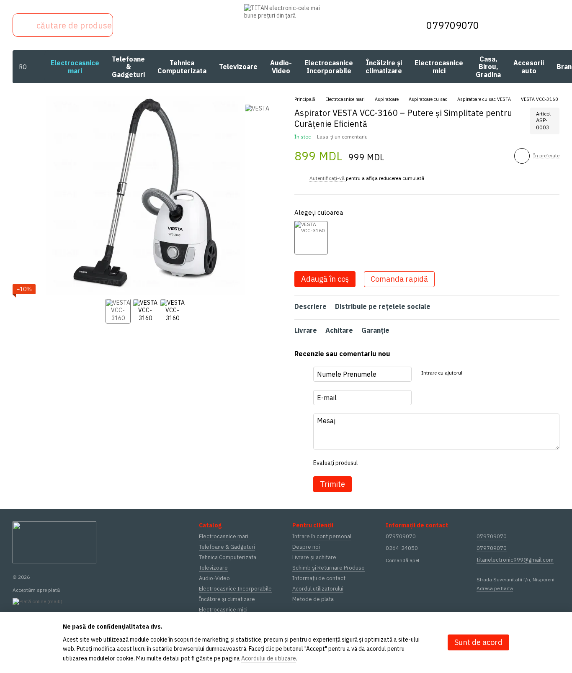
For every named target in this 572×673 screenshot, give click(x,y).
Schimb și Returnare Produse (328, 567)
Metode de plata (313, 599)
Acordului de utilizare (268, 658)
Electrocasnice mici (439, 66)
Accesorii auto (528, 66)
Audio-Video (281, 66)
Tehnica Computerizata (181, 66)
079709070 (452, 25)
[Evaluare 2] (385, 463)
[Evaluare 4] (411, 463)
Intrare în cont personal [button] (321, 536)
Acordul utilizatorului (317, 588)
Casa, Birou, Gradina (488, 67)
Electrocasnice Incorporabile (328, 66)
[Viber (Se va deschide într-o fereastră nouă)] (126, 25)
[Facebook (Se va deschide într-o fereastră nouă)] (160, 25)
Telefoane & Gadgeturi (128, 67)
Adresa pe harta (495, 588)
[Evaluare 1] (371, 463)
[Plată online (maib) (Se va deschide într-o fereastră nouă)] (37, 601)
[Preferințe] (509, 25)
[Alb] (311, 237)
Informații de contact (318, 578)
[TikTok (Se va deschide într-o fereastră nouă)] (143, 25)
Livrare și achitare (314, 557)
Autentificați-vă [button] (327, 178)
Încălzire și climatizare (384, 66)
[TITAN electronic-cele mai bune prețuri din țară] (54, 542)
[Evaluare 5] (425, 463)
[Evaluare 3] (398, 463)
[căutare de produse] (24, 25)
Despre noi (306, 546)
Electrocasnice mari (75, 66)
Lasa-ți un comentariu (342, 137)
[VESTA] (257, 108)
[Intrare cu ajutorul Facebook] (471, 373)
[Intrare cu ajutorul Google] (484, 373)
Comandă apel (402, 560)
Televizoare (238, 66)
